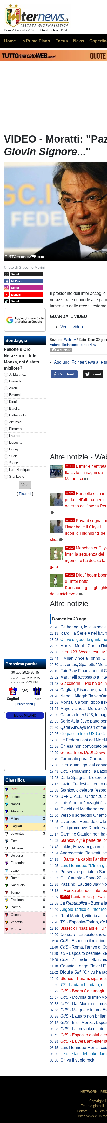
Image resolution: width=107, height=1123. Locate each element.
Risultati (25, 494)
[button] (25, 485)
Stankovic (16, 476)
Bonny (14, 449)
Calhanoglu (17, 415)
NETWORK (88, 1092)
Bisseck (15, 381)
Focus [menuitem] (61, 41)
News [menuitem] (78, 41)
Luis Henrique (19, 470)
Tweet (95, 374)
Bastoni (15, 395)
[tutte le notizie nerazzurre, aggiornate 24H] (37, 16)
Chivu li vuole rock (77, 1060)
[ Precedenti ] (25, 704)
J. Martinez (17, 374)
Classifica (15, 780)
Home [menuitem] (10, 41)
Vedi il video (71, 327)
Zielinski (15, 422)
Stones (14, 463)
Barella (14, 408)
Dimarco (15, 429)
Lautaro (14, 436)
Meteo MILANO (25, 716)
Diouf (13, 402)
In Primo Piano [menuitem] (35, 41)
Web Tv (70, 340)
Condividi (66, 374)
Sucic (13, 456)
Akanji (13, 388)
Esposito (15, 442)
